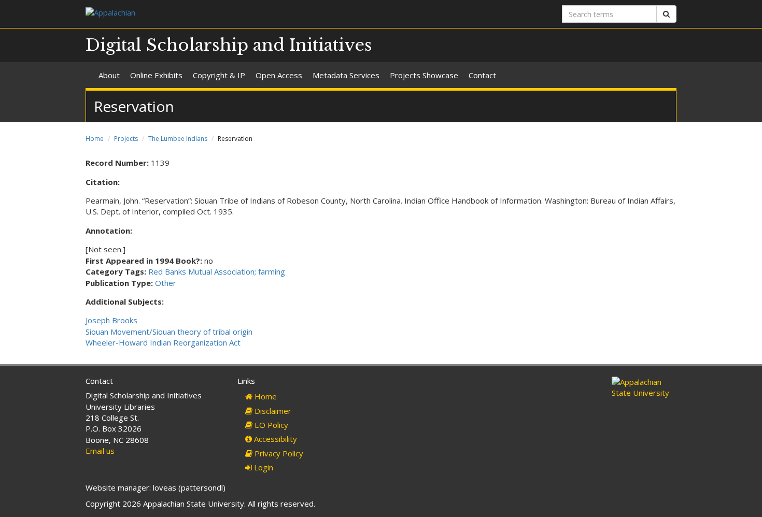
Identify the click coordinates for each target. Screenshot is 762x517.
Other (165, 283)
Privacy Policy (277, 453)
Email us (100, 451)
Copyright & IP (219, 75)
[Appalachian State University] (229, 13)
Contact (482, 75)
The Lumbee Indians (177, 138)
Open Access (279, 75)
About (109, 75)
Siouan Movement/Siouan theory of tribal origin (169, 331)
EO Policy (270, 425)
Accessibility (274, 439)
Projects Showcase (424, 75)
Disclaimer (271, 411)
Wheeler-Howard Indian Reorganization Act (163, 342)
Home (95, 138)
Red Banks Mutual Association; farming (216, 271)
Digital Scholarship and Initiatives (229, 45)
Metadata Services (346, 75)
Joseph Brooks (111, 320)
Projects (126, 138)
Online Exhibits (156, 75)
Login (262, 467)
